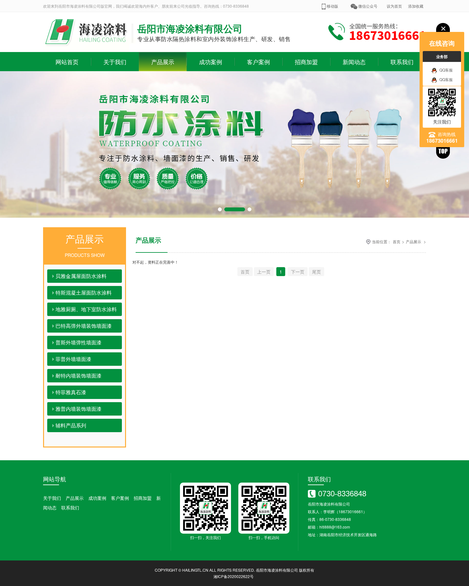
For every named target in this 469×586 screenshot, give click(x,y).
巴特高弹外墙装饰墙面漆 (84, 325)
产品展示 (162, 61)
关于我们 (114, 61)
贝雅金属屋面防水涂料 (81, 276)
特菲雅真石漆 (71, 392)
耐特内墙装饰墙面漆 (78, 375)
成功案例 (210, 61)
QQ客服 (446, 69)
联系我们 (402, 61)
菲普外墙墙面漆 (73, 359)
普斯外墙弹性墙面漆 (78, 342)
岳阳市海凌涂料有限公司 (277, 570)
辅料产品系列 (71, 425)
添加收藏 (415, 6)
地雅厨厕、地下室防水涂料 (86, 309)
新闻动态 (354, 61)
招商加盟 (306, 61)
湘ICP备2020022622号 (233, 576)
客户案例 (258, 61)
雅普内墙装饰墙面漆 (78, 408)
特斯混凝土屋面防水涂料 (84, 292)
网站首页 (67, 61)
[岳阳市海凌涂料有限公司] (86, 50)
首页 (396, 241)
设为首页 (394, 6)
